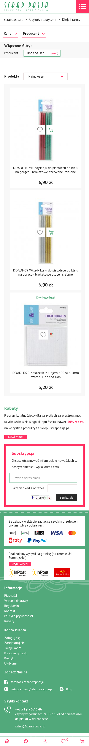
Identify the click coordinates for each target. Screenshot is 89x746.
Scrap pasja (35, 6)
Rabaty (9, 621)
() (63, 739)
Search (26, 741)
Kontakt (9, 611)
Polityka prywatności (18, 616)
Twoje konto (13, 648)
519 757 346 (28, 709)
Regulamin (11, 606)
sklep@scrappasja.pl (30, 726)
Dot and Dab (42, 53)
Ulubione (10, 663)
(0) (82, 741)
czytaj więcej (15, 437)
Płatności (10, 595)
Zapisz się (66, 497)
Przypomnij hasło (15, 653)
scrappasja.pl (13, 20)
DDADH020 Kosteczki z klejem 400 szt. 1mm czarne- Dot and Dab (45, 375)
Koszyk (9, 658)
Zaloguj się (12, 638)
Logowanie (44, 741)
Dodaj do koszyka (51, 130)
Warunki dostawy (16, 601)
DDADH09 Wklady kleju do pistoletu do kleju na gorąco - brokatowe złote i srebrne (45, 272)
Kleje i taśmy (71, 20)
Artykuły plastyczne (42, 20)
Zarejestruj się (14, 643)
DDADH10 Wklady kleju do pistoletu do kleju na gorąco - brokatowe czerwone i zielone (45, 170)
